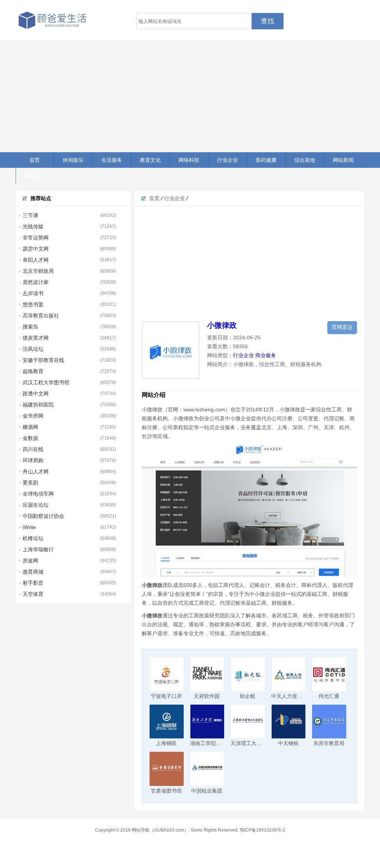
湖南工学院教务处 (211, 743)
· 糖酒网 (28, 427)
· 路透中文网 (34, 393)
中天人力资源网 (289, 696)
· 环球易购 (31, 460)
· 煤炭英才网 (34, 338)
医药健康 (266, 160)
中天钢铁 (288, 743)
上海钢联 (166, 743)
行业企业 (227, 160)
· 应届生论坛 (34, 505)
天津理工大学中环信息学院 (261, 743)
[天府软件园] (207, 674)
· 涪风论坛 (31, 349)
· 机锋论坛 (31, 538)
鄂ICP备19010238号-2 (262, 830)
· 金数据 (28, 438)
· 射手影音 (31, 583)
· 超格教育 (31, 371)
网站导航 (141, 830)
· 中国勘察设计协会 (41, 516)
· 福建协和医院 (36, 405)
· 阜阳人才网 (34, 260)
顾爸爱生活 (53, 20)
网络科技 (188, 160)
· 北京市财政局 (36, 271)
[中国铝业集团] (207, 769)
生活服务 (111, 160)
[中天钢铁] (289, 722)
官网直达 (342, 327)
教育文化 (150, 160)
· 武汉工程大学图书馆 (44, 382)
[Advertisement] (190, 97)
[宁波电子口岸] (167, 674)
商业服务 (265, 355)
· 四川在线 (31, 449)
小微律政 (222, 325)
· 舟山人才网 (34, 471)
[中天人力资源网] (289, 674)
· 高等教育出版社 (39, 316)
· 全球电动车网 (36, 494)
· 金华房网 (31, 416)
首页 (34, 160)
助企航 (247, 696)
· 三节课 (28, 215)
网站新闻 (343, 160)
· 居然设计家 (34, 282)
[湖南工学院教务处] (207, 722)
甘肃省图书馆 (166, 791)
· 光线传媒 (31, 226)
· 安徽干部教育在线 (41, 360)
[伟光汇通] (329, 674)
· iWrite (27, 527)
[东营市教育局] (329, 722)
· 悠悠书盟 (31, 304)
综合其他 (304, 160)
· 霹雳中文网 (34, 249)
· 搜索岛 (28, 327)
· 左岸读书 (31, 293)
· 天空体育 (31, 594)
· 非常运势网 (34, 238)
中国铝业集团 (206, 791)
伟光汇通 (328, 696)
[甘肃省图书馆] (167, 769)
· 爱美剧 (28, 483)
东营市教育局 (328, 743)
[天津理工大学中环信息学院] (248, 722)
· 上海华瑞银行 (36, 549)
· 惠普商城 (31, 572)
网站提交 (34, 176)
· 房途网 (28, 561)
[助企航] (248, 674)
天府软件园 (207, 696)
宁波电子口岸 (166, 696)
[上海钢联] (167, 722)
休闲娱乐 (73, 160)
